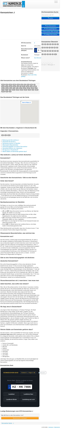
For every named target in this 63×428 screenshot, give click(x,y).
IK (17, 86)
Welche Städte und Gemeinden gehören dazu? (14, 151)
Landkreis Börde (11, 399)
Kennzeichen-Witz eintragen (51, 31)
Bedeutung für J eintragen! (20, 418)
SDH (24, 88)
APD (10, 84)
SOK (14, 89)
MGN (35, 86)
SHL (32, 88)
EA (21, 84)
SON (22, 89)
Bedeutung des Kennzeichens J (10, 140)
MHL (3, 88)
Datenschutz (57, 427)
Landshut (11, 394)
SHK (28, 88)
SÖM (18, 89)
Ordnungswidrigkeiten (51, 28)
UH (33, 89)
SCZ (21, 88)
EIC (28, 84)
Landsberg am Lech (28, 399)
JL (5, 135)
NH (10, 88)
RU (17, 88)
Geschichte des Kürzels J (9, 141)
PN (14, 88)
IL (20, 86)
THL (29, 89)
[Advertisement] (19, 26)
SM (10, 89)
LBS (27, 86)
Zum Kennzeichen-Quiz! (40, 58)
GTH (7, 86)
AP (6, 84)
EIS (31, 84)
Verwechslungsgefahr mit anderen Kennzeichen (14, 146)
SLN (3, 89)
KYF (24, 86)
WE (7, 91)
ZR (10, 91)
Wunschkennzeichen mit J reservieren (12, 148)
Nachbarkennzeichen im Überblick (11, 143)
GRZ (3, 86)
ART (18, 84)
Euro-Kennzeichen (51, 26)
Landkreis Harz (28, 394)
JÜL (9, 135)
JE (2, 135)
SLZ (7, 89)
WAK (36, 89)
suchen (51, 18)
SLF (36, 88)
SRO (26, 89)
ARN (14, 84)
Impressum (50, 427)
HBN (11, 86)
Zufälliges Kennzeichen (51, 34)
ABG (3, 84)
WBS (3, 91)
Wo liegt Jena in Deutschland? (10, 150)
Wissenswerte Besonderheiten (10, 145)
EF (24, 84)
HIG (14, 86)
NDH (7, 88)
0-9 (55, 54)
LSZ (31, 86)
